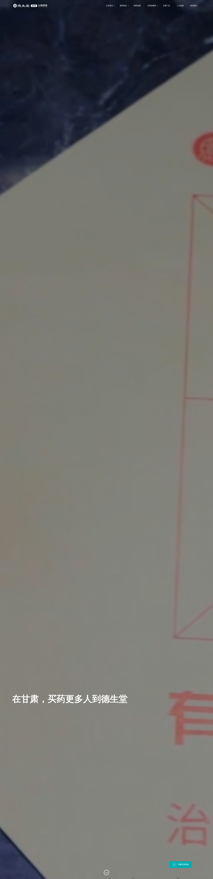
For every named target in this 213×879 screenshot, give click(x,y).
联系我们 (193, 5)
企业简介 (109, 5)
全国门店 (166, 5)
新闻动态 (123, 5)
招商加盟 (137, 5)
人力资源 (180, 5)
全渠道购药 (151, 5)
